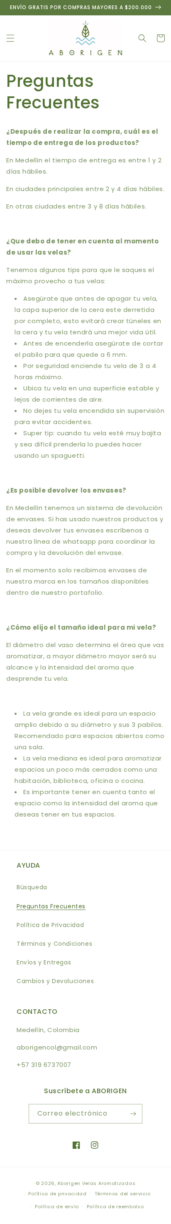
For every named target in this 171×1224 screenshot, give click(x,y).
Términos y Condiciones (54, 943)
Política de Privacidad (50, 925)
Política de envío (57, 1206)
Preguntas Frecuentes (51, 906)
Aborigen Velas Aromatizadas (96, 1183)
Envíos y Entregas (44, 962)
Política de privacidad (57, 1193)
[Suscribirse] (133, 1113)
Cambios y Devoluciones (55, 981)
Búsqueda (32, 887)
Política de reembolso (115, 1206)
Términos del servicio (123, 1193)
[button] (10, 38)
